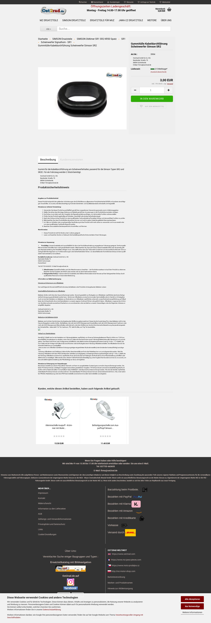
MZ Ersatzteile (49, 20)
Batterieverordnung (116, 577)
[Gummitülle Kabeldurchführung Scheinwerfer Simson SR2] (82, 98)
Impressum (43, 493)
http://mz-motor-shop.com (123, 571)
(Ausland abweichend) (158, 72)
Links (40, 529)
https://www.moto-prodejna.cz (125, 565)
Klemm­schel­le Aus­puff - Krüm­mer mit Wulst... (59, 426)
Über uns (166, 20)
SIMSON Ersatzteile (74, 20)
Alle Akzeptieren (192, 599)
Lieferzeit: (135, 69)
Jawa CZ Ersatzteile (131, 20)
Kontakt (41, 498)
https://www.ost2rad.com (123, 554)
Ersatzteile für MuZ (102, 20)
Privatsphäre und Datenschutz (51, 524)
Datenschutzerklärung (52, 609)
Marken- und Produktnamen (120, 583)
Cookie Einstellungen (47, 534)
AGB (40, 514)
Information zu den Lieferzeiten (52, 509)
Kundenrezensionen (71, 159)
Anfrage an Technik (147, 2)
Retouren (129, 2)
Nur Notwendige (192, 606)
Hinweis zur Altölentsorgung (120, 588)
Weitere (152, 20)
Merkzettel (165, 2)
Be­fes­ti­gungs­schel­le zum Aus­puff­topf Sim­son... (105, 426)
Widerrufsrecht (44, 503)
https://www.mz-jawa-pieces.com (126, 560)
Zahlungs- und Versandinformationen (54, 519)
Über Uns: (71, 551)
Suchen (84, 2)
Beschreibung (48, 159)
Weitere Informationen (192, 612)
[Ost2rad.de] (53, 10)
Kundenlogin (114, 2)
